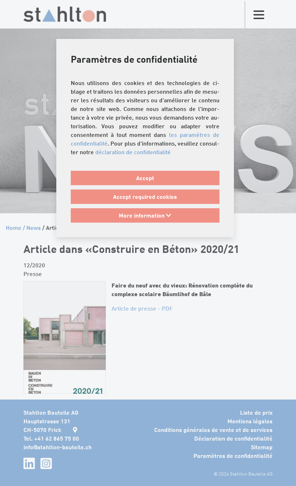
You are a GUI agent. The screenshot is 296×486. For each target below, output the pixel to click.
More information (142, 215)
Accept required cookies (145, 196)
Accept (145, 178)
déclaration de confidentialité (133, 152)
